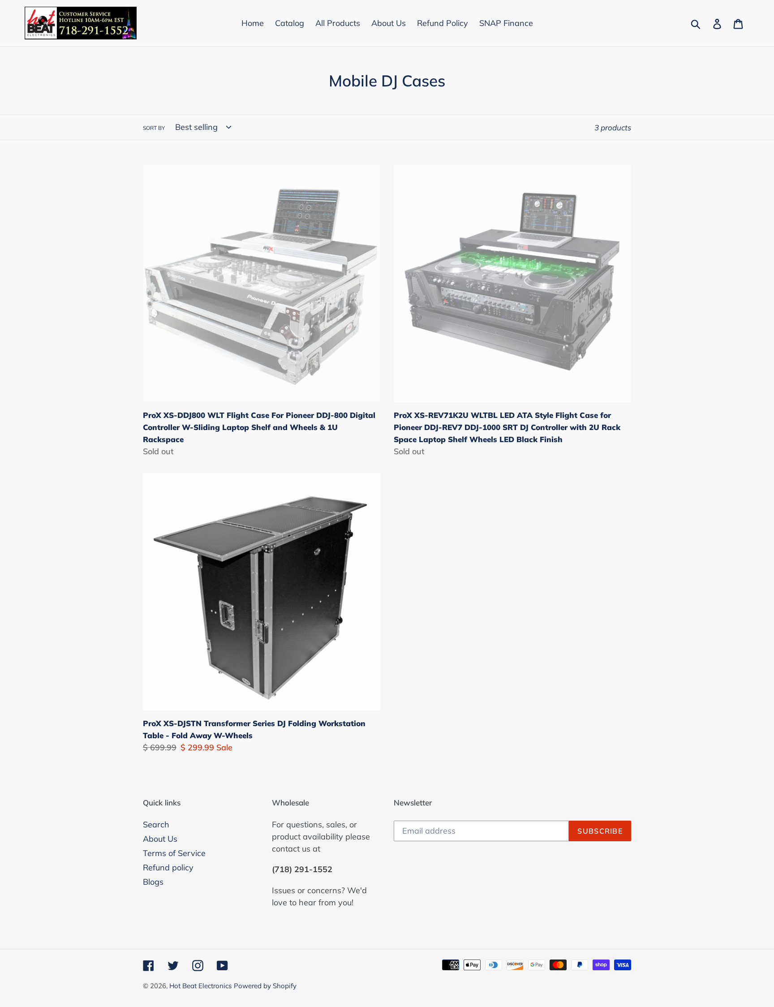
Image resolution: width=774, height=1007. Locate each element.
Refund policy (168, 867)
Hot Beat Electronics (200, 985)
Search (156, 824)
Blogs (153, 882)
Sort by (154, 128)
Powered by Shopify (265, 985)
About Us (160, 839)
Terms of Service (174, 853)
